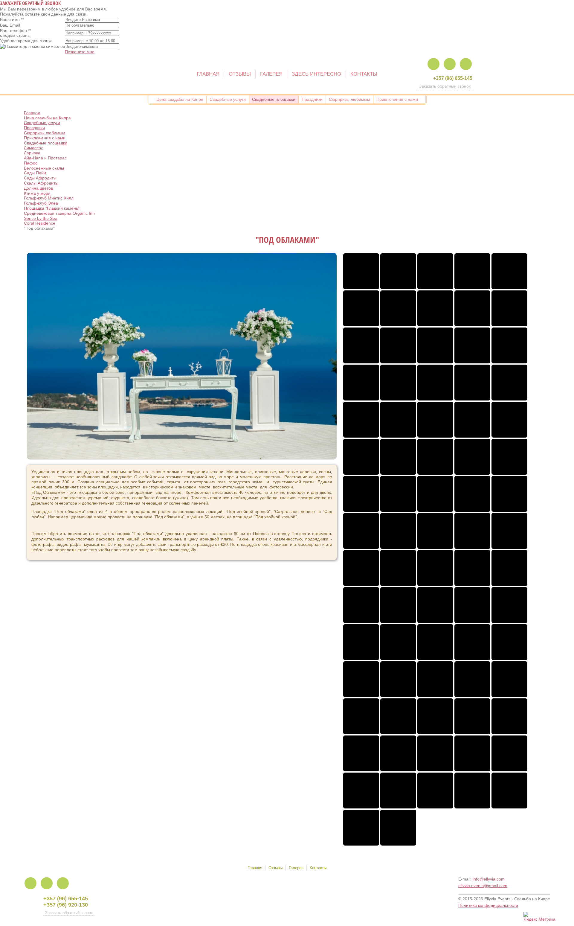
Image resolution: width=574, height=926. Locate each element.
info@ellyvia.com (489, 879)
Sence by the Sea (40, 218)
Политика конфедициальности (488, 905)
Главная (32, 112)
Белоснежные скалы (44, 168)
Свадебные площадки (45, 143)
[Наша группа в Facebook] (433, 64)
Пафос (30, 163)
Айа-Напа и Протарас (45, 158)
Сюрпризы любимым (44, 132)
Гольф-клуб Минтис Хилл (49, 198)
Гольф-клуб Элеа (41, 203)
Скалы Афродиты (41, 183)
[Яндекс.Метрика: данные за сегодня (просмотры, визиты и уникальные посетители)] (539, 917)
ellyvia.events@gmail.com (482, 885)
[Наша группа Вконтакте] (465, 64)
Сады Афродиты (40, 178)
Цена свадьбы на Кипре (47, 117)
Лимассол (33, 147)
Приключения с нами (44, 137)
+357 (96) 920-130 (65, 905)
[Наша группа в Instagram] (449, 64)
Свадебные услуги (42, 122)
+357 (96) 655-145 (452, 78)
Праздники (34, 127)
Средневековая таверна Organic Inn (59, 213)
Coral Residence (39, 223)
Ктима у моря (37, 193)
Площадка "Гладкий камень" (52, 208)
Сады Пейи (35, 172)
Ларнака (32, 152)
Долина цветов (38, 188)
